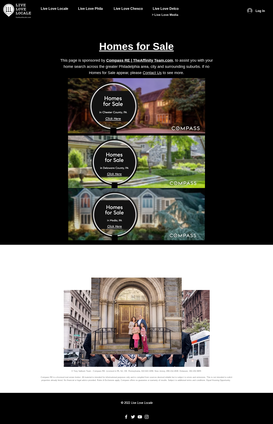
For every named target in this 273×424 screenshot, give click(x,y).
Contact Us (152, 73)
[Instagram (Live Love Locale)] (146, 417)
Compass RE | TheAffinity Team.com (139, 60)
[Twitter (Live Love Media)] (133, 417)
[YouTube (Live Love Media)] (139, 417)
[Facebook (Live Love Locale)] (126, 417)
